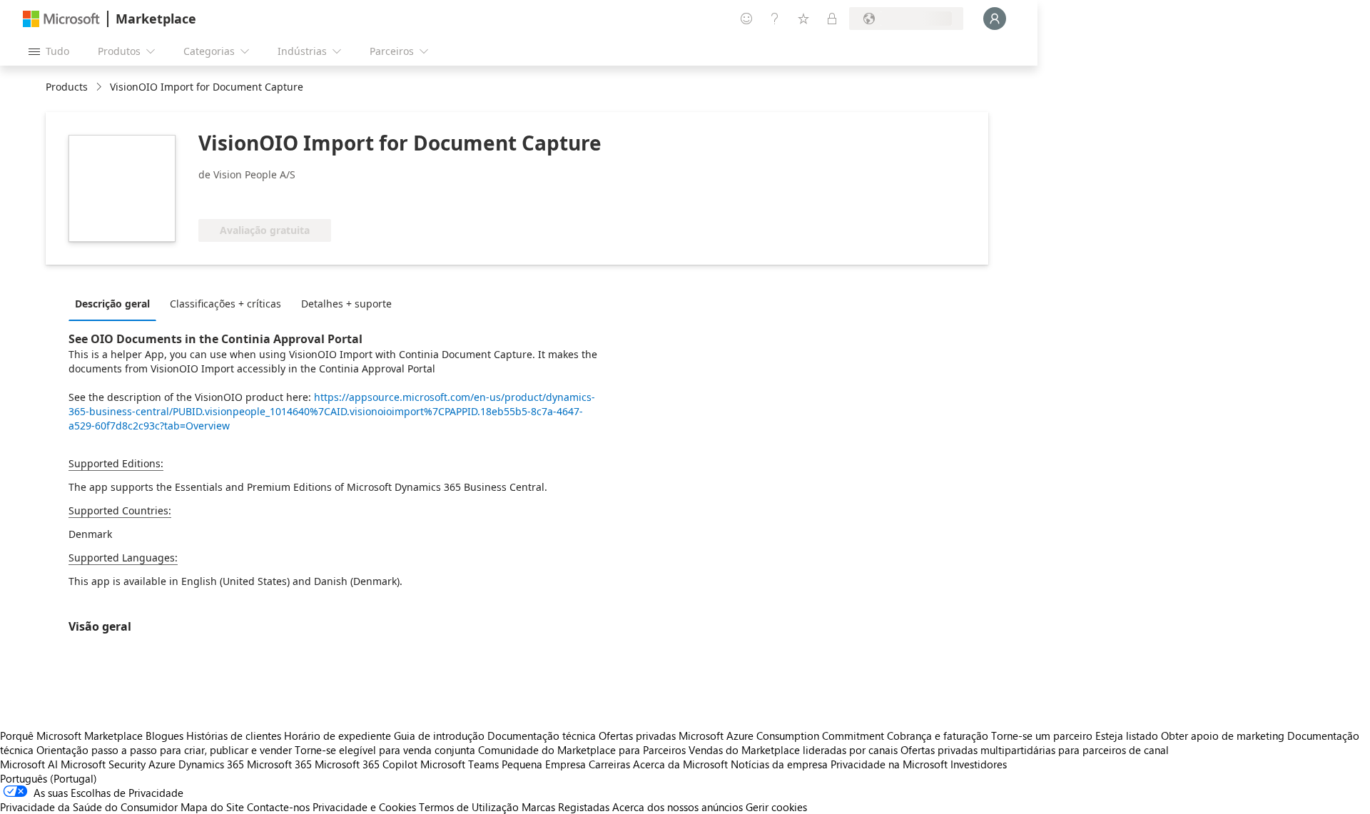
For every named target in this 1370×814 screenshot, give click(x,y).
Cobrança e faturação (937, 735)
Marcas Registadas (565, 807)
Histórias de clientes (233, 735)
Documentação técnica (541, 735)
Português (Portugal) (48, 778)
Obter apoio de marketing (1222, 735)
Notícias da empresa (779, 764)
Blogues (164, 735)
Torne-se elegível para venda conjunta (385, 750)
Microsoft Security (103, 764)
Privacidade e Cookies (364, 807)
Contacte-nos (278, 807)
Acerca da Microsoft (680, 764)
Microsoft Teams (459, 764)
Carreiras (609, 764)
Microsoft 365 (279, 764)
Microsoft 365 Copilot (366, 764)
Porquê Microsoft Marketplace (71, 735)
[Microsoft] (61, 19)
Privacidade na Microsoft (889, 764)
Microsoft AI (29, 764)
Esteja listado (1126, 735)
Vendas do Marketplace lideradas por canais (793, 750)
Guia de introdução (439, 735)
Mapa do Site (212, 807)
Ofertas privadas (637, 735)
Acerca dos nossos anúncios (677, 807)
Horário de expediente (337, 735)
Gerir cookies (776, 807)
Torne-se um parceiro (1041, 735)
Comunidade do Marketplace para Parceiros (582, 750)
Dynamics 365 (211, 764)
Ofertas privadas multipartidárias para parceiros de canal (1034, 750)
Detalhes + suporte (346, 303)
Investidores (978, 764)
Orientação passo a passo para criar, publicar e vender (164, 750)
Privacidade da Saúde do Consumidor (89, 807)
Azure (162, 764)
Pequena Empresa (544, 764)
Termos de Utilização (469, 807)
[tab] (115, 303)
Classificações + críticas (225, 303)
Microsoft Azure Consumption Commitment (783, 735)
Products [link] (67, 86)
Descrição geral (112, 303)
